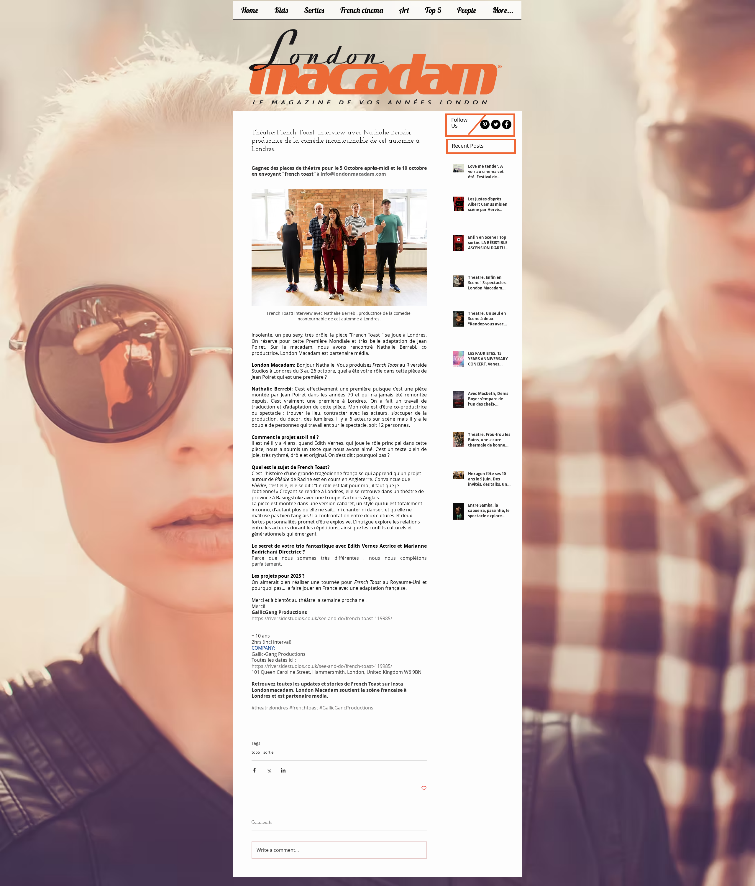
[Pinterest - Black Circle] (485, 124)
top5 (256, 752)
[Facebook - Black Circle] (506, 124)
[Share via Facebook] (254, 770)
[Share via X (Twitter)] (269, 770)
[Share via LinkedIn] (283, 770)
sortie (268, 752)
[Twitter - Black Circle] (495, 124)
